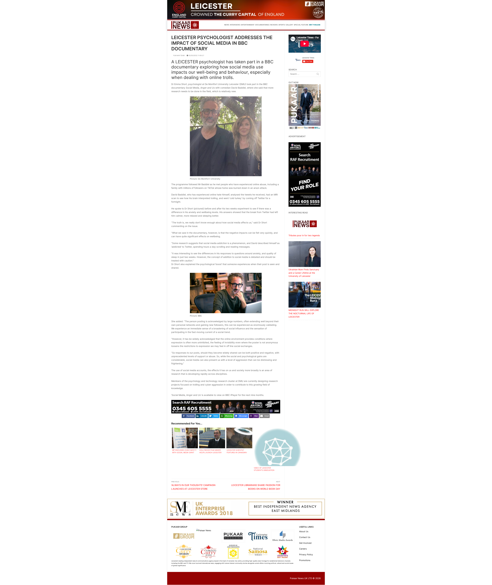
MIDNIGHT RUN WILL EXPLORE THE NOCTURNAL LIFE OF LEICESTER (304, 313)
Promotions (304, 560)
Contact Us (304, 537)
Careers (303, 548)
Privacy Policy (306, 554)
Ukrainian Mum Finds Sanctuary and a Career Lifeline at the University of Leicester (304, 272)
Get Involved (305, 543)
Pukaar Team (179, 55)
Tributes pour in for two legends (304, 235)
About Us (303, 531)
